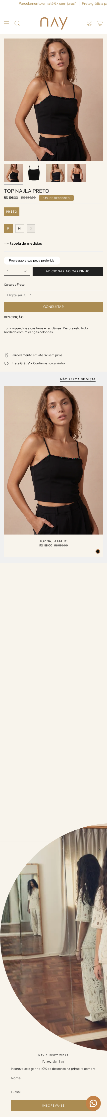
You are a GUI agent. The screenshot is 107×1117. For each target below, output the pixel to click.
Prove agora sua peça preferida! (32, 260)
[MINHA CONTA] (90, 23)
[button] (17, 23)
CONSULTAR (53, 307)
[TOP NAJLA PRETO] (53, 460)
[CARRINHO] (100, 23)
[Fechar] (99, 849)
